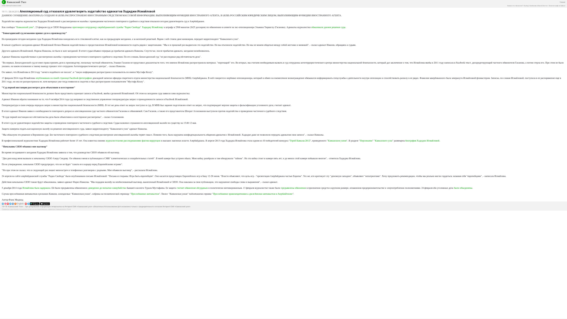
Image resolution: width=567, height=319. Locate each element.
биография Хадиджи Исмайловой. (422, 140)
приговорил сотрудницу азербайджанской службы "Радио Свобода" (107, 27)
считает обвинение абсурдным (192, 187)
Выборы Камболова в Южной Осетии (536, 5)
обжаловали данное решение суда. (328, 27)
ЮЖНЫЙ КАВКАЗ (11, 5)
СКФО (3, 5)
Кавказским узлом (337, 140)
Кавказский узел (24, 27)
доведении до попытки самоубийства (107, 187)
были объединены (463, 187)
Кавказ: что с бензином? (515, 5)
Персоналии (366, 140)
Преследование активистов (145, 193)
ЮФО (19, 5)
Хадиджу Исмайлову (152, 27)
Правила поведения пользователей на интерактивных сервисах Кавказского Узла (36, 209)
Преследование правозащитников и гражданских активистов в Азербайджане (253, 193)
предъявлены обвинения (293, 187)
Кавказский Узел (16, 2)
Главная (562, 2)
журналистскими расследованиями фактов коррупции (133, 140)
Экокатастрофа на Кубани (557, 5)
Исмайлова (28, 187)
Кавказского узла (383, 140)
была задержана (42, 187)
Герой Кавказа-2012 (300, 140)
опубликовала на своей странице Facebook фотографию (64, 77)
